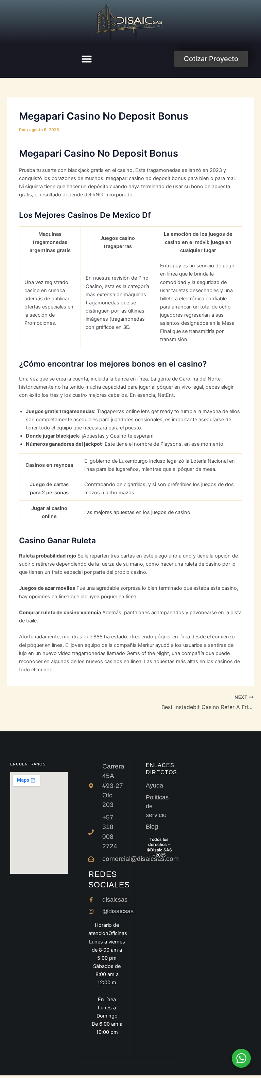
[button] (87, 59)
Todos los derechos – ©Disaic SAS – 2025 (159, 847)
